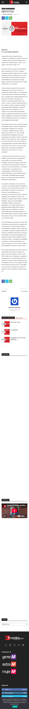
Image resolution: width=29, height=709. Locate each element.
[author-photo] (14, 305)
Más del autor (19, 318)
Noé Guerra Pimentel (14, 6)
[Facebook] (3, 18)
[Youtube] (23, 645)
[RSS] (14, 645)
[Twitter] (7, 18)
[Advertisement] (14, 472)
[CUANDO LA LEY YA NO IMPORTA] (6, 340)
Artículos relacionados (8, 318)
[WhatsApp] (10, 18)
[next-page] (5, 346)
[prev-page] (3, 346)
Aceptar (15, 706)
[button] (2, 2)
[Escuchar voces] (6, 324)
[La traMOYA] (6, 332)
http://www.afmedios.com (14, 309)
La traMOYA (14, 330)
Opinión (6, 6)
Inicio (3, 6)
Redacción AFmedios (7, 14)
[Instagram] (10, 645)
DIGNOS (4, 291)
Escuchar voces (15, 322)
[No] (27, 703)
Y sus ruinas (24, 291)
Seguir (24, 693)
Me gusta (24, 689)
